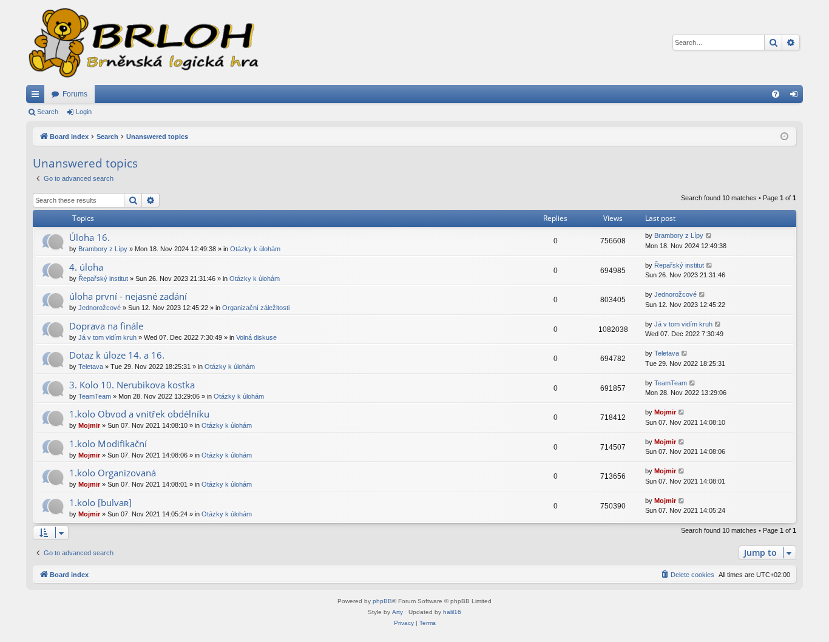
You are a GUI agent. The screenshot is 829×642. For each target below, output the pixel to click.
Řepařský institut (103, 278)
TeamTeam (94, 396)
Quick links (37, 96)
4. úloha (86, 267)
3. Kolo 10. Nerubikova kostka (132, 385)
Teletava (90, 366)
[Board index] (142, 42)
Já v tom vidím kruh (107, 337)
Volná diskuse (256, 337)
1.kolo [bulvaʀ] (100, 502)
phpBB (382, 601)
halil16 (452, 612)
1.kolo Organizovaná (112, 473)
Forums (75, 94)
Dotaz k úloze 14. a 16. (116, 355)
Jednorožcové (99, 307)
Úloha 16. (89, 237)
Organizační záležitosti (255, 307)
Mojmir (89, 425)
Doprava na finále (106, 326)
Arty (397, 612)
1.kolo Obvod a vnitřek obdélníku (139, 414)
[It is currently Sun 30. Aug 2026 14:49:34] (784, 137)
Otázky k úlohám (255, 248)
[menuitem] (775, 94)
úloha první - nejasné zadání (128, 296)
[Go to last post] (709, 236)
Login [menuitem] (796, 96)
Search (47, 111)
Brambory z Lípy (102, 248)
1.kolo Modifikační (108, 444)
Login (84, 111)
